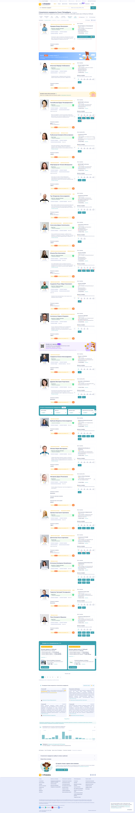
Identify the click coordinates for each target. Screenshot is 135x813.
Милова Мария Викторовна (58, 448)
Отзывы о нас (41, 787)
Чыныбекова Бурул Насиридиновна (61, 102)
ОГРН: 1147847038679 (42, 811)
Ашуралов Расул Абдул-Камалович (61, 284)
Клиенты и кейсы (65, 788)
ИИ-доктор (81, 3)
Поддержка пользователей (55, 786)
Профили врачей (89, 785)
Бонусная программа (54, 785)
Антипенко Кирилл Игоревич (59, 316)
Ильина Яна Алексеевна (57, 253)
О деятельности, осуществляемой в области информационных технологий (51, 805)
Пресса (40, 788)
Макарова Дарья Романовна (59, 476)
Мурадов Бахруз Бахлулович (59, 26)
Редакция (41, 790)
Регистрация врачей (66, 784)
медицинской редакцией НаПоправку (56, 744)
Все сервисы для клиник (66, 785)
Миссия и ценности (42, 785)
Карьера (40, 784)
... (55, 677)
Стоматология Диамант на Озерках (81, 660)
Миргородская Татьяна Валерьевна (61, 164)
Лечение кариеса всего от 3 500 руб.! (78, 649)
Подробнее (43, 657)
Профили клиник (89, 787)
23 (57, 677)
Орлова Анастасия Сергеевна (59, 512)
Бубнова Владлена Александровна (61, 421)
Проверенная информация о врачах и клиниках (56, 782)
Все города (88, 788)
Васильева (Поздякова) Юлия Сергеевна (79, 700)
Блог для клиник (65, 787)
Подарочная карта (77, 797)
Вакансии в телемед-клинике (78, 785)
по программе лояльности (66, 95)
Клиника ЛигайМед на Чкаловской (53, 660)
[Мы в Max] (95, 775)
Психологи (87, 3)
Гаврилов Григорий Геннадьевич (60, 592)
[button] (54, 7)
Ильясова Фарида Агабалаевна (60, 65)
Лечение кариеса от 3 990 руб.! (49, 649)
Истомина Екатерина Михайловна (60, 563)
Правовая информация (92, 810)
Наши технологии (77, 786)
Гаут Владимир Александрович (60, 196)
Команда (75, 782)
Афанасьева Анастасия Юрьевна (77, 715)
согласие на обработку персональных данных (120, 805)
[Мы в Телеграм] (91, 775)
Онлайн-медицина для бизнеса (78, 795)
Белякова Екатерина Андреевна (49, 715)
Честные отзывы (53, 783)
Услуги (59, 3)
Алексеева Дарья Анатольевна (59, 225)
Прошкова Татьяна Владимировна (49, 700)
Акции (92, 3)
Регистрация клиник (66, 782)
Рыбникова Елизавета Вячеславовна (61, 135)
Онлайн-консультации (73, 3)
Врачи (55, 3)
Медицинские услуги (89, 784)
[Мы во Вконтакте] (93, 775)
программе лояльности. (84, 766)
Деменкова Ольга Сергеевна (59, 537)
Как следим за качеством (78, 788)
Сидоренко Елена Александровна (60, 356)
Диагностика (64, 3)
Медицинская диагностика (90, 782)
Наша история (41, 782)
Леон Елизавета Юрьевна (58, 617)
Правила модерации (66, 790)
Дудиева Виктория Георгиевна (59, 381)
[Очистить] (69, 8)
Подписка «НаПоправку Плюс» (78, 791)
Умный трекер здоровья (78, 792)
